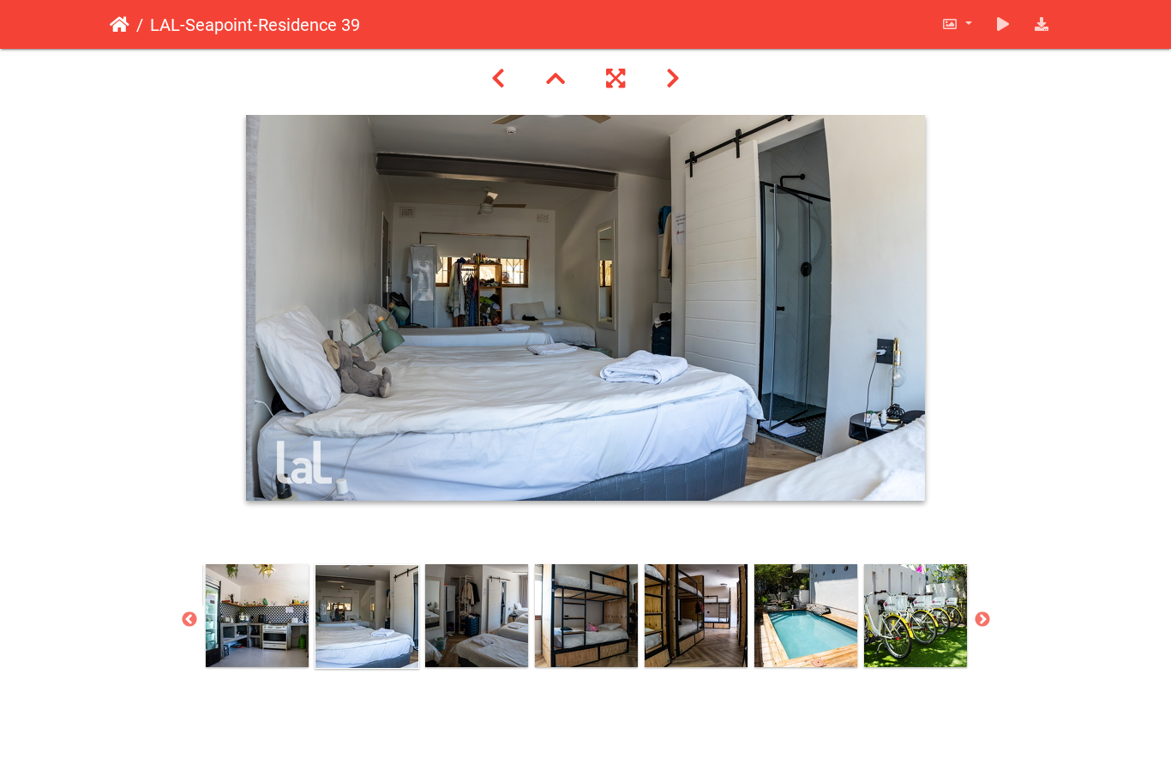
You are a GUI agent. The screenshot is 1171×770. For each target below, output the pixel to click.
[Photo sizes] (956, 24)
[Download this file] (1041, 24)
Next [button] (982, 620)
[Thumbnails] (555, 79)
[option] (257, 615)
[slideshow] (1003, 24)
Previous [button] (189, 620)
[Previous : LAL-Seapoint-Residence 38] (498, 79)
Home (119, 25)
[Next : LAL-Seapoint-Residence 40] (673, 79)
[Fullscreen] (616, 79)
